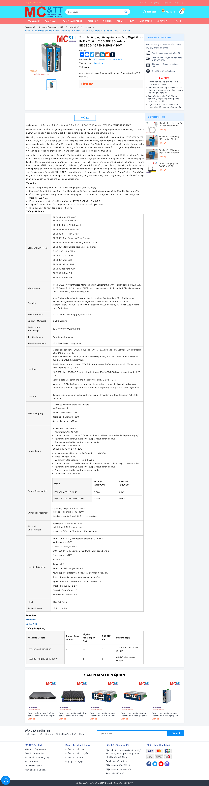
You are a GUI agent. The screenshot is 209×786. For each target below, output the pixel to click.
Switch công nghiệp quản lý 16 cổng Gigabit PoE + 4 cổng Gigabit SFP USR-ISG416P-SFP (73, 714)
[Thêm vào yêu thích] (141, 37)
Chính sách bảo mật (75, 749)
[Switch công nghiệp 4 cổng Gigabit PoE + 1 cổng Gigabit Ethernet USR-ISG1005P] (135, 696)
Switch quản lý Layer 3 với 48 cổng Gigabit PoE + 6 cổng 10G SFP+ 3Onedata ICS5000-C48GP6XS (42, 714)
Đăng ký (167, 3)
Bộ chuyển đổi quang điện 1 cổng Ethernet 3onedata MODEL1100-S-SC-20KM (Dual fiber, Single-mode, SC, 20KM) (171, 151)
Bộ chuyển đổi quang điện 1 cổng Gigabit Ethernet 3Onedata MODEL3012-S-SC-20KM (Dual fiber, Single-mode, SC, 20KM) (171, 137)
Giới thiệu (162, 21)
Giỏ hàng (179, 3)
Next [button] (190, 703)
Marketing (146, 21)
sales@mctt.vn (120, 761)
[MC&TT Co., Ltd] (44, 11)
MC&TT (129, 783)
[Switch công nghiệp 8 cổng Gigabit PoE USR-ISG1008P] (104, 696)
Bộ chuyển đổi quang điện (37, 757)
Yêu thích (168, 12)
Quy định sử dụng (74, 761)
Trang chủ (34, 21)
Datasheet (31, 619)
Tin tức (107, 21)
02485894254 (124, 769)
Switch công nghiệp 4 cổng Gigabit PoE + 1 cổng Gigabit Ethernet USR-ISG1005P (134, 714)
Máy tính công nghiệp (35, 749)
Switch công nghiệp (34, 753)
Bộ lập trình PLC (32, 761)
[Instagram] (166, 763)
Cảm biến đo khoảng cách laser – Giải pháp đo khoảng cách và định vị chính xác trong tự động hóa (165, 90)
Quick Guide (32, 624)
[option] (51, 56)
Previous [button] (19, 703)
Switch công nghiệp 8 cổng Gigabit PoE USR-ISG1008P (102, 714)
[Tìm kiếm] (125, 12)
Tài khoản (151, 12)
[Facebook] (148, 763)
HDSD (131, 21)
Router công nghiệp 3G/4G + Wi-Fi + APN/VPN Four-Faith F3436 (168, 164)
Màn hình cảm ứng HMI (36, 770)
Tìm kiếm (142, 3)
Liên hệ (178, 21)
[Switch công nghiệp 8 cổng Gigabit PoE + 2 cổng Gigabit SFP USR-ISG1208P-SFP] (166, 696)
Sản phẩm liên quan (104, 675)
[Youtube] (161, 763)
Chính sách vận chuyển (76, 753)
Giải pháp (93, 21)
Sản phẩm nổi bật (72, 21)
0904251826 (35, 3)
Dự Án (120, 21)
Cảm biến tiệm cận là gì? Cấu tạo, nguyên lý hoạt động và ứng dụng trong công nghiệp (163, 98)
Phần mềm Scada (33, 765)
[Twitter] (154, 763)
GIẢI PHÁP (164, 78)
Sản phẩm (50, 21)
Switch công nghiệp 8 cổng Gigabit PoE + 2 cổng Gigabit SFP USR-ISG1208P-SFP (165, 714)
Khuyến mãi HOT (156, 117)
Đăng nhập (154, 3)
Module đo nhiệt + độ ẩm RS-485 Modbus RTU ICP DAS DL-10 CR (171, 124)
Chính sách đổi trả (74, 757)
